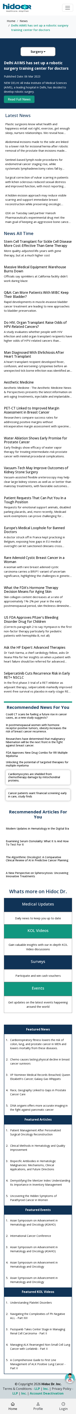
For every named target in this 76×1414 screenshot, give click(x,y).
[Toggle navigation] (67, 8)
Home (11, 21)
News (24, 21)
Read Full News (19, 99)
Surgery (37, 51)
